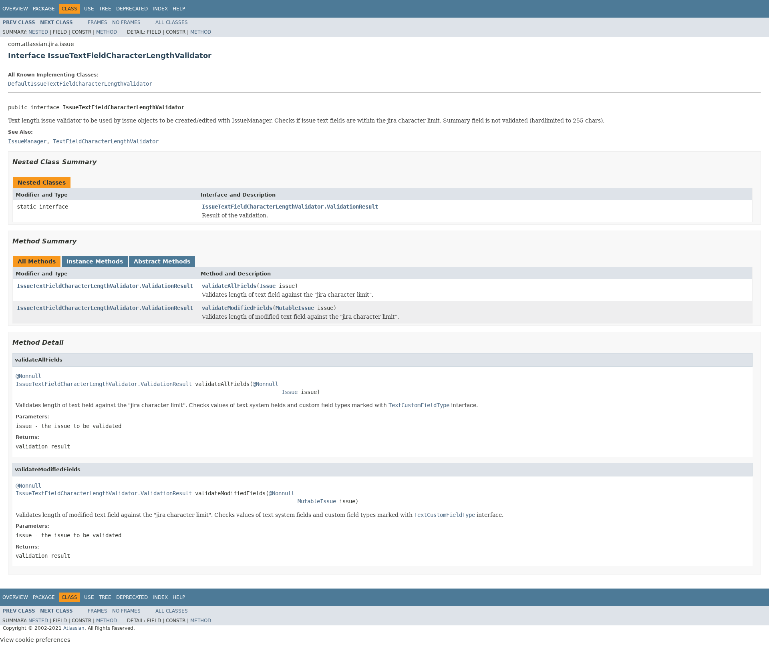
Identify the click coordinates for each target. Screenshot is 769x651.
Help (179, 9)
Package (44, 9)
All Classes (171, 22)
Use (89, 9)
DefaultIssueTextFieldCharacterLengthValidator (80, 83)
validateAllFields (229, 286)
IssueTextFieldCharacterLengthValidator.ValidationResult (290, 206)
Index (160, 9)
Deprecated (132, 9)
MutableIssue (295, 308)
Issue (268, 286)
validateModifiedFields (237, 308)
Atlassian (74, 628)
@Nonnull (28, 376)
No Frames (126, 22)
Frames (97, 22)
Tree (105, 9)
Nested (38, 32)
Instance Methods (94, 261)
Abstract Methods (162, 261)
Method (106, 32)
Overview (15, 9)
